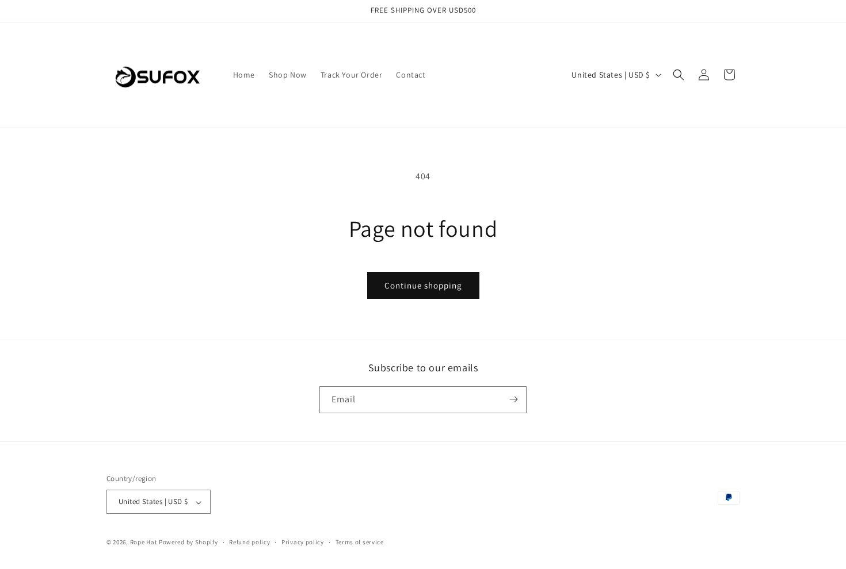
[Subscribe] (513, 399)
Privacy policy (302, 542)
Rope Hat (144, 543)
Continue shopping (423, 285)
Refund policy (249, 542)
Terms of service (360, 542)
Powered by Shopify (188, 543)
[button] (678, 74)
